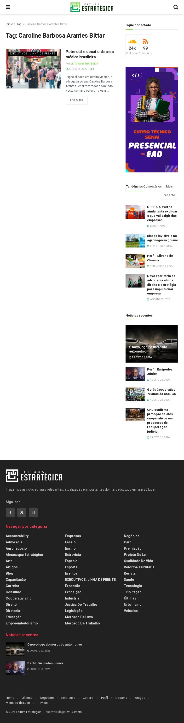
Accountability (17, 536)
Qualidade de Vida (138, 561)
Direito (11, 604)
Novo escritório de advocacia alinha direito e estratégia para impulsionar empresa (161, 284)
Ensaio (70, 542)
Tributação (133, 592)
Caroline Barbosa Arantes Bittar (46, 24)
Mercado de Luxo (79, 617)
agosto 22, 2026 (141, 357)
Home (10, 697)
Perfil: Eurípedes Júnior (45, 663)
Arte (9, 561)
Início (9, 24)
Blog (9, 573)
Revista (130, 573)
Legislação (74, 611)
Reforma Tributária (139, 567)
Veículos (131, 611)
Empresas (73, 536)
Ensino (70, 548)
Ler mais (76, 100)
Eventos (71, 573)
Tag (19, 24)
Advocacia (14, 542)
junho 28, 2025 (77, 69)
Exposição (73, 592)
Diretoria (13, 611)
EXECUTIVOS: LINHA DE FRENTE (32, 53)
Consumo (13, 592)
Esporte (71, 567)
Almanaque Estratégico (24, 555)
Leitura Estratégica (84, 63)
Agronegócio (16, 548)
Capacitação (16, 580)
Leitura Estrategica (28, 712)
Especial (71, 561)
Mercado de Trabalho (82, 623)
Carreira (12, 586)
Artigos (12, 567)
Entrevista (73, 555)
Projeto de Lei (135, 555)
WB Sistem (74, 712)
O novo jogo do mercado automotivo (54, 644)
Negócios (131, 536)
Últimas (130, 598)
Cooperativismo (19, 598)
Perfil (128, 542)
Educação (14, 617)
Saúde (129, 580)
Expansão (72, 586)
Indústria (72, 598)
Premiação (133, 548)
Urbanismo (133, 604)
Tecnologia (133, 586)
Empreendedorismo (22, 623)
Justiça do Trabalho (81, 604)
